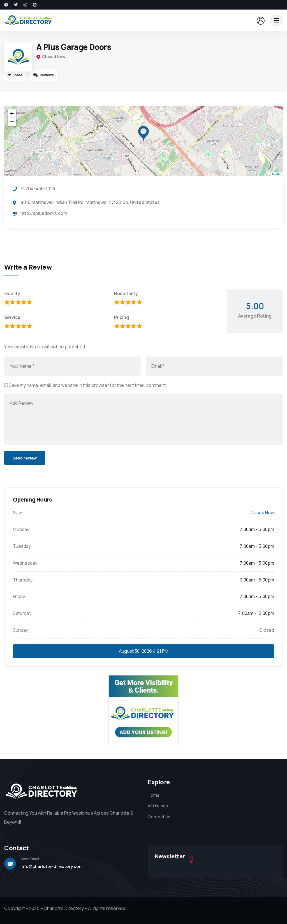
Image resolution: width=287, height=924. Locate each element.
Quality (12, 293)
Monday (21, 529)
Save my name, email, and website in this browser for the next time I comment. (88, 385)
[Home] (29, 20)
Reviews (46, 75)
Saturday (22, 613)
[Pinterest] (35, 5)
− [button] (12, 121)
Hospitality (126, 293)
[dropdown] (276, 20)
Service (12, 317)
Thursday (23, 580)
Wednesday (25, 563)
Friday (19, 596)
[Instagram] (25, 5)
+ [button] (12, 113)
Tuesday (22, 546)
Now (17, 512)
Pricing (121, 317)
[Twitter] (16, 5)
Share (17, 75)
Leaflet (276, 174)
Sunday (20, 630)
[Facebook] (6, 5)
